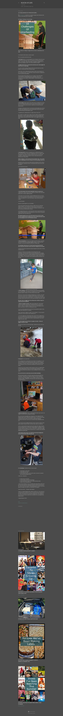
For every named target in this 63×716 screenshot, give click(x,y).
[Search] (44, 2)
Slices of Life (26, 3)
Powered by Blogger (32, 711)
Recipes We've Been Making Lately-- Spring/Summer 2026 (28, 660)
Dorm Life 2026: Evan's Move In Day (28, 619)
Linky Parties (26, 6)
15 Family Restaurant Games (26, 551)
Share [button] (19, 501)
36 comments (22, 663)
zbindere (34, 713)
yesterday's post (22, 15)
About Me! (31, 6)
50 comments (22, 620)
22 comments (22, 552)
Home (22, 6)
